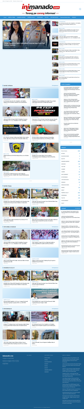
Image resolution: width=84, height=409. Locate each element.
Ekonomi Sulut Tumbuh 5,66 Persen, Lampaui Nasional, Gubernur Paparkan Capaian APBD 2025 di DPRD (16, 302)
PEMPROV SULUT (31, 17)
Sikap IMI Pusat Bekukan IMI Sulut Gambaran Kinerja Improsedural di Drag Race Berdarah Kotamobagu (68, 57)
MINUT (62, 190)
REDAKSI (74, 17)
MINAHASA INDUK (65, 184)
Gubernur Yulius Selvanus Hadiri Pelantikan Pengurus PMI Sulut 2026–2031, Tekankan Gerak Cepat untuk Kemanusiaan (69, 37)
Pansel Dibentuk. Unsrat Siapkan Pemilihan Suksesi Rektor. (43, 343)
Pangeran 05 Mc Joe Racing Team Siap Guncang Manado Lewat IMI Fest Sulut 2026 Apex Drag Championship (69, 44)
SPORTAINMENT (64, 200)
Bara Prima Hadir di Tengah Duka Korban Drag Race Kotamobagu (69, 78)
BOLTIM (63, 158)
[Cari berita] (80, 9)
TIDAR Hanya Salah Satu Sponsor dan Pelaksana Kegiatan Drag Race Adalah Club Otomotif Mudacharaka (16, 174)
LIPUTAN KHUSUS (54, 17)
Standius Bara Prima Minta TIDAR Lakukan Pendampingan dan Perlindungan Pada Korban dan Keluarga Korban (43, 156)
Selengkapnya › (55, 85)
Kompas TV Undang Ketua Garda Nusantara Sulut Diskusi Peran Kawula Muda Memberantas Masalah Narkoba (16, 325)
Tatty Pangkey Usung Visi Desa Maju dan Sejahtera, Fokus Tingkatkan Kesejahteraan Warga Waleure (43, 243)
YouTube (17, 360)
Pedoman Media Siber (65, 17)
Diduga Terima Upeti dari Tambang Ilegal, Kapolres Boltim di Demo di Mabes (43, 261)
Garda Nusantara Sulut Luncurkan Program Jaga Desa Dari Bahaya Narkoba (16, 220)
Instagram (9, 360)
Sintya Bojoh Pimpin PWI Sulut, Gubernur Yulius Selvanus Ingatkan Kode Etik (16, 261)
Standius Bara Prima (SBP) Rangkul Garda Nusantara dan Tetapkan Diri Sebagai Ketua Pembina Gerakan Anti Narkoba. (16, 202)
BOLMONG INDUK (65, 156)
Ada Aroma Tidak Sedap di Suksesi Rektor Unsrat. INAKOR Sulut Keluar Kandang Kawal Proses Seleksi (15, 343)
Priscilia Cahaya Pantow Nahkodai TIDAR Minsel (71, 124)
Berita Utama (64, 151)
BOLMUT (46, 363)
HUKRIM (63, 171)
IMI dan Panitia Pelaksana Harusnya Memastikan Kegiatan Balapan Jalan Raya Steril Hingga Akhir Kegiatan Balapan (43, 138)
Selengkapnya (77, 208)
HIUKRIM (63, 169)
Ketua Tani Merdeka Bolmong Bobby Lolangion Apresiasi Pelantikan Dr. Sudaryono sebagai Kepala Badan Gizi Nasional (72, 135)
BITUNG (63, 153)
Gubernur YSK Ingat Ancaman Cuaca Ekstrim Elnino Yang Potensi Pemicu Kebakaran (44, 202)
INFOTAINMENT (64, 174)
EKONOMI (63, 164)
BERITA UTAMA (11, 17)
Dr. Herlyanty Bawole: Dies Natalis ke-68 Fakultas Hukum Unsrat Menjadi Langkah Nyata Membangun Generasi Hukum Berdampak (70, 24)
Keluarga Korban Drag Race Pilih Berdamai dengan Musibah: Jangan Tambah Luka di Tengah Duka (70, 251)
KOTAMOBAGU (64, 177)
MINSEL (63, 187)
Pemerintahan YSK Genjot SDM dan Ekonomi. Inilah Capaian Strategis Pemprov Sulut (43, 302)
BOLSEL (46, 365)
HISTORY (63, 166)
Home (5, 17)
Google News (5, 363)
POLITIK (46, 17)
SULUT (62, 203)
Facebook (5, 360)
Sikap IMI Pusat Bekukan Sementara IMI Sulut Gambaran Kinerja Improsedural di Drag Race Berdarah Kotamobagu (44, 220)
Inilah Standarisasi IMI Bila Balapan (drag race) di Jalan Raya (16, 156)
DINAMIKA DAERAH (21, 17)
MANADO (63, 182)
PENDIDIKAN (40, 17)
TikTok (13, 360)
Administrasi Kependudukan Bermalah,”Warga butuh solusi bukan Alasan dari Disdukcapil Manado (69, 30)
